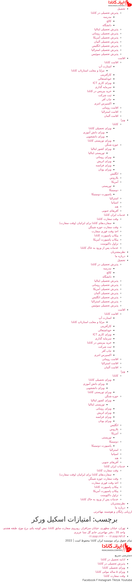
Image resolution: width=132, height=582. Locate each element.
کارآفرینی (105, 74)
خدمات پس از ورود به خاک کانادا (99, 247)
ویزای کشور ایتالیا (101, 148)
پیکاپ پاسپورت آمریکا (105, 239)
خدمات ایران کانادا (114, 214)
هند (116, 206)
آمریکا (114, 181)
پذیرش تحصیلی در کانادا (104, 12)
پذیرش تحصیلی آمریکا (105, 37)
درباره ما (120, 256)
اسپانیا (114, 202)
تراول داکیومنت (109, 243)
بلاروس (114, 177)
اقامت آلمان (111, 115)
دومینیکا (113, 190)
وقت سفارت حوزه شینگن (103, 227)
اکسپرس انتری (102, 103)
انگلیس (114, 173)
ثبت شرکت (104, 95)
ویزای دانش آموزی (93, 132)
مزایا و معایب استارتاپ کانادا (87, 70)
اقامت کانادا (111, 62)
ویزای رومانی (103, 157)
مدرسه (107, 17)
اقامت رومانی (110, 107)
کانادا (115, 124)
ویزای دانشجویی (95, 136)
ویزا (123, 120)
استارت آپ (105, 66)
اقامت (121, 58)
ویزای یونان (104, 169)
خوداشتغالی (104, 78)
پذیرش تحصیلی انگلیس (105, 45)
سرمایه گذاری (103, 87)
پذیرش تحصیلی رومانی (105, 33)
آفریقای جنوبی (110, 210)
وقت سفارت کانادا (107, 219)
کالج (109, 21)
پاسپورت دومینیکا (101, 194)
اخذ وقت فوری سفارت (105, 231)
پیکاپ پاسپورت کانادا (106, 235)
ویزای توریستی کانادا (99, 140)
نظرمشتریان (118, 252)
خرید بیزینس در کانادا (99, 91)
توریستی (106, 186)
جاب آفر (106, 99)
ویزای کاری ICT (102, 83)
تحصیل (121, 8)
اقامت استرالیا (110, 111)
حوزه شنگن (111, 144)
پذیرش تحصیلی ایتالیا (106, 29)
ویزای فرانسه (103, 165)
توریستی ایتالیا (96, 153)
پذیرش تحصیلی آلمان (106, 41)
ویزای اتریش (104, 161)
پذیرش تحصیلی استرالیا (104, 50)
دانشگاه (107, 25)
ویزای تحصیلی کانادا (100, 128)
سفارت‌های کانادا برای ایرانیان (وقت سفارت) (85, 223)
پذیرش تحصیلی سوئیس (104, 54)
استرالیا (114, 198)
